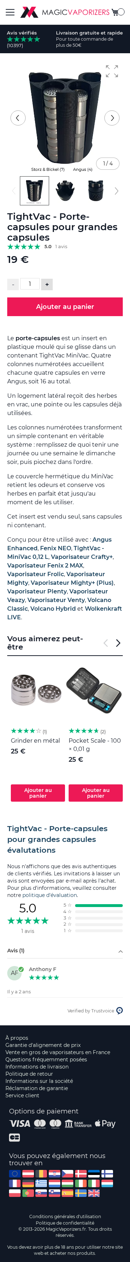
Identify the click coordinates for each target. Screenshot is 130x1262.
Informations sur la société (39, 1081)
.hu (67, 1183)
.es (67, 1193)
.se (81, 1193)
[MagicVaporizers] (64, 12)
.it (94, 1183)
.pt (28, 1193)
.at (28, 1173)
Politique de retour (29, 1074)
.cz (67, 1173)
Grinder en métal (35, 740)
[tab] (65, 839)
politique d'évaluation (49, 895)
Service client (22, 1095)
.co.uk (94, 1193)
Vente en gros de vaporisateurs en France (57, 1052)
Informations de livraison (37, 1066)
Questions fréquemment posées (46, 1059)
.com (15, 1173)
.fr (15, 1183)
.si (54, 1193)
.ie (81, 1183)
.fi (107, 1173)
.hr (54, 1173)
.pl (15, 1193)
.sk (41, 1193)
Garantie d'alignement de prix (43, 1045)
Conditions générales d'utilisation (65, 1216)
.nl (54, 1183)
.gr (41, 1183)
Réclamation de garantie (36, 1088)
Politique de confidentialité (65, 1223)
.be (41, 1173)
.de (28, 1183)
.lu (107, 1183)
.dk (81, 1173)
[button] (112, 71)
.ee (94, 1173)
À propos (16, 1038)
